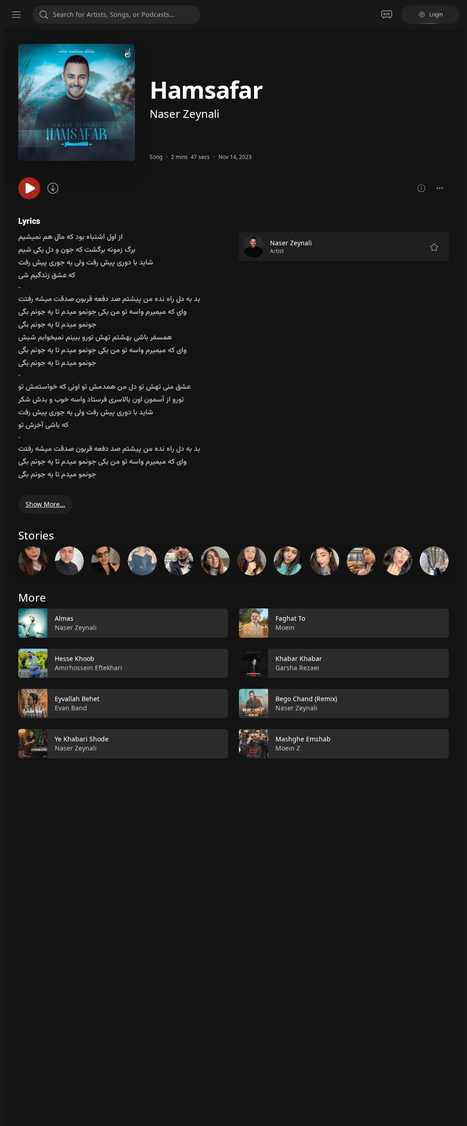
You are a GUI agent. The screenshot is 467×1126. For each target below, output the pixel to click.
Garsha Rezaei (297, 667)
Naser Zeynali (184, 113)
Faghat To (290, 618)
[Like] (215, 623)
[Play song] (29, 188)
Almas (64, 618)
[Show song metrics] (421, 188)
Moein (285, 627)
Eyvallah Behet (77, 698)
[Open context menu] (440, 188)
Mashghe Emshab (303, 739)
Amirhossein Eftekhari (88, 667)
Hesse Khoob (74, 658)
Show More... (45, 504)
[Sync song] (53, 188)
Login (436, 14)
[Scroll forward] (457, 559)
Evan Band (71, 707)
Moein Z (287, 748)
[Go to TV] (386, 14)
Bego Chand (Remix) (306, 698)
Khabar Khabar (298, 658)
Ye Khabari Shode (82, 739)
